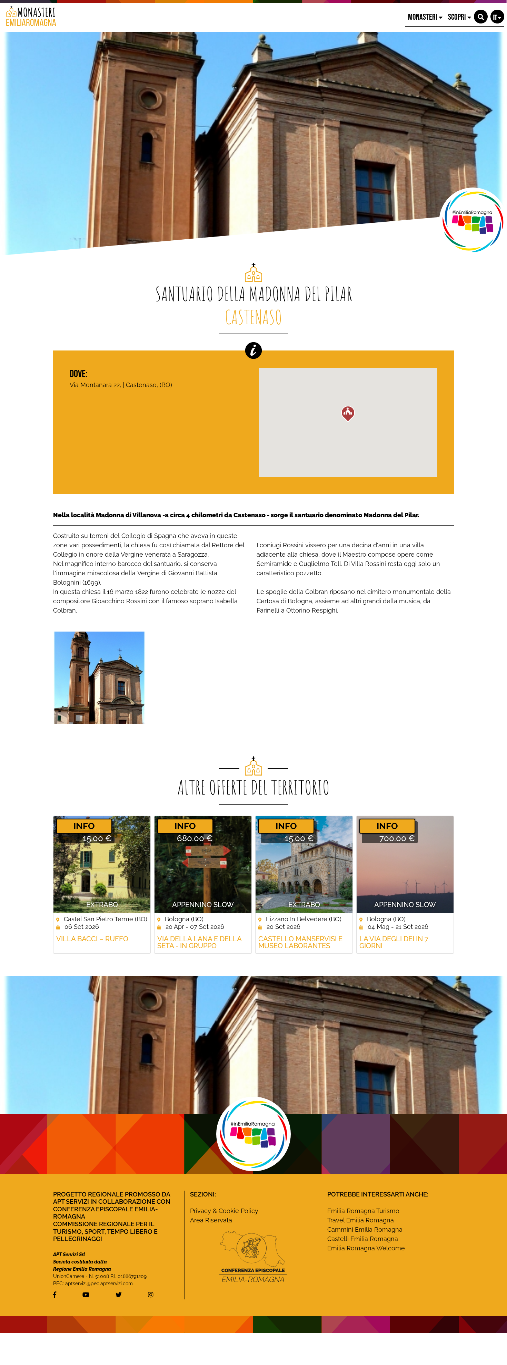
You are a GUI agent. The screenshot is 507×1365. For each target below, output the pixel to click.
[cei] (253, 1256)
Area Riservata (211, 1220)
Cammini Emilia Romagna (364, 1229)
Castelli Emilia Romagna (362, 1238)
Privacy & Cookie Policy (224, 1210)
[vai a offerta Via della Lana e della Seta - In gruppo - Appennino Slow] (203, 864)
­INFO (84, 826)
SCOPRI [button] (457, 17)
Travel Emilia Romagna (360, 1220)
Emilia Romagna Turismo (363, 1210)
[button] (481, 16)
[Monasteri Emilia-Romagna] (28, 17)
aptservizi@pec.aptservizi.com (99, 1283)
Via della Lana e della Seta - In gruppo (199, 942)
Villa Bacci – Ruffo (92, 938)
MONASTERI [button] (423, 17)
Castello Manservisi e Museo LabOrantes (300, 942)
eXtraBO (102, 905)
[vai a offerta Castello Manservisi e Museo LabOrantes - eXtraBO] (304, 864)
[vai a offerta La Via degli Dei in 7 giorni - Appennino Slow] (405, 864)
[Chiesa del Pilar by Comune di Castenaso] (99, 677)
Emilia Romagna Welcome (366, 1248)
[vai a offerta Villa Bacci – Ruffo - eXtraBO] (101, 864)
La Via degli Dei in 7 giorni (393, 942)
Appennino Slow (203, 905)
